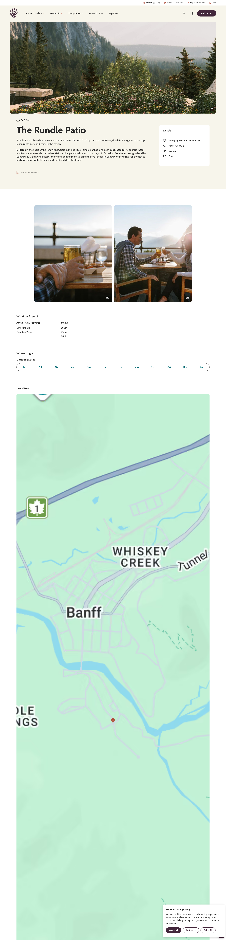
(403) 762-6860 (176, 146)
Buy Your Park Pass (197, 3)
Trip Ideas (113, 13)
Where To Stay (96, 13)
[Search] (184, 13)
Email (171, 156)
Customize (191, 930)
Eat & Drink (25, 120)
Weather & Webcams (175, 3)
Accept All (173, 930)
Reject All (208, 930)
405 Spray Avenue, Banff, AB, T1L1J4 (184, 140)
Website (172, 151)
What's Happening (153, 3)
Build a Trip (206, 13)
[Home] (14, 13)
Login (214, 3)
